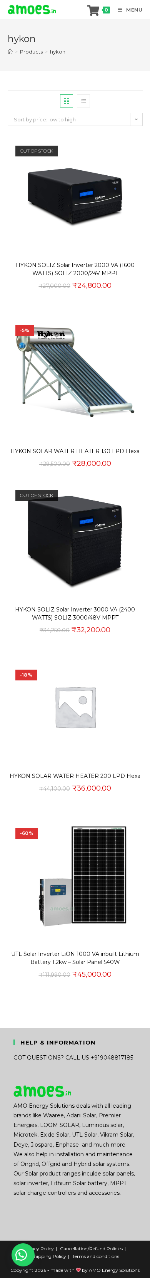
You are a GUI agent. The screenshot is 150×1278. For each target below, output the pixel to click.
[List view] (83, 100)
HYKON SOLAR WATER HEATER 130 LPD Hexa (75, 451)
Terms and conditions (95, 1256)
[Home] (10, 52)
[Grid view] (66, 100)
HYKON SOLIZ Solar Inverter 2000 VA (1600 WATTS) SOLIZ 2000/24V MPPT (75, 269)
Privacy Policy (38, 1248)
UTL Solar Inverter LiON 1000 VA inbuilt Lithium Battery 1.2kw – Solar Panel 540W (75, 958)
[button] (114, 99)
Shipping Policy (48, 1256)
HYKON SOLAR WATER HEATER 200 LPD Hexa (75, 776)
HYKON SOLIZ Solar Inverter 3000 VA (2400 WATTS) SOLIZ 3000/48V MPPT (75, 613)
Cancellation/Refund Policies (91, 1248)
